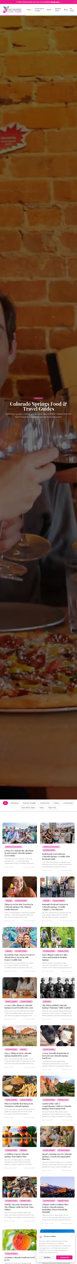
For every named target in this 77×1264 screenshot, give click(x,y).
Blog (65, 10)
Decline (47, 1257)
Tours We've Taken (28, 808)
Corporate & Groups (39, 10)
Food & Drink (45, 803)
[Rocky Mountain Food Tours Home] (14, 10)
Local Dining (67, 803)
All (5, 803)
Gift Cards (71, 10)
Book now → (56, 2)
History (56, 803)
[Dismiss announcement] (75, 2)
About (49, 10)
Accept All (64, 1257)
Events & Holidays (29, 803)
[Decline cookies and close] (71, 1236)
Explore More (58, 10)
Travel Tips (52, 808)
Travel (41, 808)
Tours (28, 10)
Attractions (15, 803)
